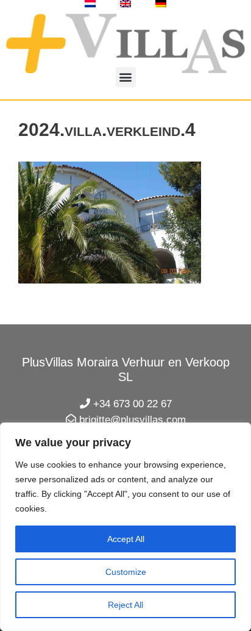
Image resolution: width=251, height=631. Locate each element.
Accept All (125, 539)
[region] (125, 526)
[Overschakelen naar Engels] (125, 3)
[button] (126, 77)
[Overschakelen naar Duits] (161, 3)
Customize (125, 572)
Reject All (125, 605)
